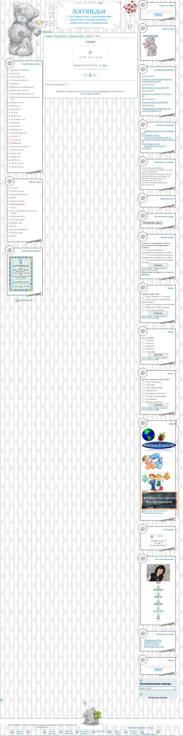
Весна (13, 73)
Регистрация (87, 93)
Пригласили (151, 390)
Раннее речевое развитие (153, 102)
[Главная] (52, 9)
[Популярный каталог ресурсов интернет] (35, 735)
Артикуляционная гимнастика (155, 174)
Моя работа (147, 185)
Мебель (14, 116)
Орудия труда (17, 133)
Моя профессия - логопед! (154, 88)
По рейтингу (151, 399)
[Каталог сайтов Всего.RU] (116, 735)
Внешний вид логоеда (154, 146)
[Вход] (52, 25)
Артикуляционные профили (154, 176)
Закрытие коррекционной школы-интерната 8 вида (157, 80)
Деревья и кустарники (21, 87)
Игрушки (15, 109)
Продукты (15, 102)
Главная (48, 36)
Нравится (47, 31)
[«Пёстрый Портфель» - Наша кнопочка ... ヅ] (161, 440)
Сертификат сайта (150, 135)
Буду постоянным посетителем (160, 304)
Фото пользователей (151, 168)
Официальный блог (153, 640)
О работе (146, 148)
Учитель (149, 343)
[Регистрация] (52, 17)
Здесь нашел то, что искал (158, 297)
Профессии (16, 167)
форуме (145, 274)
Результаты (147, 268)
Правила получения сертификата (159, 131)
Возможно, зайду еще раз (157, 307)
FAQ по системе (151, 644)
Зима (13, 106)
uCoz (151, 727)
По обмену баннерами (156, 396)
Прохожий (150, 352)
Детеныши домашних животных (25, 97)
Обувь (14, 123)
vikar (104, 65)
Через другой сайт (154, 388)
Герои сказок (17, 77)
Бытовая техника (18, 70)
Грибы (13, 83)
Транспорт (15, 150)
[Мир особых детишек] (152, 469)
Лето (13, 112)
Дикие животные (18, 90)
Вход (97, 93)
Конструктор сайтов (137, 727)
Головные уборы (18, 80)
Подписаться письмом (157, 697)
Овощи (14, 126)
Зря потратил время (155, 310)
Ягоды (14, 157)
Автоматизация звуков (152, 178)
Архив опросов (160, 268)
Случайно (150, 385)
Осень (14, 136)
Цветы (14, 160)
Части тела (16, 163)
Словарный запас (76, 36)
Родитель (150, 346)
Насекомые (16, 119)
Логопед (149, 340)
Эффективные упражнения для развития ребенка (156, 109)
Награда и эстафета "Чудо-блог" (157, 94)
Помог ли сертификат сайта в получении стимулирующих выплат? (158, 138)
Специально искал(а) (155, 393)
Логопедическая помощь (155, 683)
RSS (101, 3)
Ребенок (149, 349)
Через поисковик (153, 382)
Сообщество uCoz (152, 642)
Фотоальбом (60, 36)
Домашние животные (20, 94)
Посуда (14, 140)
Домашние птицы (19, 146)
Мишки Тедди (148, 172)
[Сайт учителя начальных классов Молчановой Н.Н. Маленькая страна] (150, 440)
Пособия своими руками (153, 183)
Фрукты (14, 153)
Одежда (14, 129)
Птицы (14, 143)
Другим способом (154, 402)
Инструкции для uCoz (154, 646)
